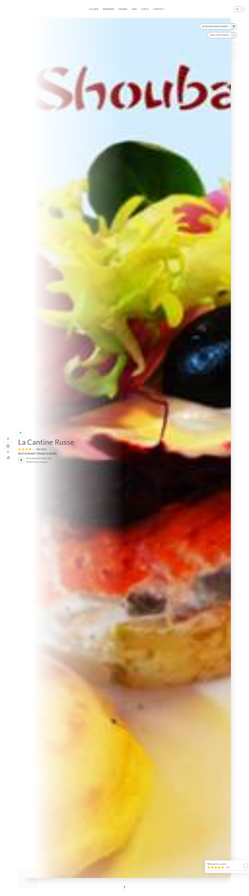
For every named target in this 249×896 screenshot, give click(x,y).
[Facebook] (8, 439)
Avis (134, 9)
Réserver (108, 9)
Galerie (123, 9)
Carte (145, 9)
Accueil (94, 9)
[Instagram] (8, 446)
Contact (158, 9)
